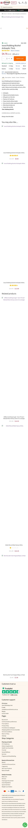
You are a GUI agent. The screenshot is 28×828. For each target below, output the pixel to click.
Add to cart (19, 59)
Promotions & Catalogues (8, 728)
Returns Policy (5, 734)
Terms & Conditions (7, 732)
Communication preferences (9, 722)
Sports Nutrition (6, 785)
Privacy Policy (5, 726)
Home (4, 14)
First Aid (9, 14)
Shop (13, 3)
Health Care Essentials (7, 748)
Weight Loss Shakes (7, 787)
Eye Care (4, 754)
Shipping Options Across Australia (11, 730)
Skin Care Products (7, 768)
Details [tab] (13, 77)
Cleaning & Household (7, 781)
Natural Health (5, 770)
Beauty (3, 762)
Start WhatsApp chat (7, 705)
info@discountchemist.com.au (10, 709)
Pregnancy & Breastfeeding (9, 756)
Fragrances (5, 766)
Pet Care (4, 779)
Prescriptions (5, 724)
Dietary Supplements (7, 746)
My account (5, 720)
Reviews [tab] (22, 77)
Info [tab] (3, 77)
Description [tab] (8, 77)
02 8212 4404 (5, 713)
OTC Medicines (6, 744)
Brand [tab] (17, 77)
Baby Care (4, 777)
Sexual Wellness (6, 752)
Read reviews (15, 51)
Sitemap (4, 736)
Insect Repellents (6, 783)
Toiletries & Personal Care (8, 764)
